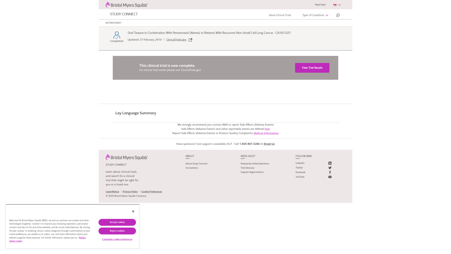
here (267, 129)
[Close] (133, 211)
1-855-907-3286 (249, 144)
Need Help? (320, 5)
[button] (337, 15)
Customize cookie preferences (117, 239)
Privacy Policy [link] (130, 191)
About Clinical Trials (280, 15)
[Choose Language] (337, 5)
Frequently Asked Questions (255, 163)
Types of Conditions (313, 15)
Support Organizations (252, 172)
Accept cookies (117, 222)
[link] (127, 157)
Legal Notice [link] (112, 191)
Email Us (269, 144)
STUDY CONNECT (124, 14)
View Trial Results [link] (312, 67)
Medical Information (266, 133)
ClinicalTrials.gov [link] (176, 39)
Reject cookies (117, 231)
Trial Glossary (247, 168)
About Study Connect (197, 163)
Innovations (192, 168)
